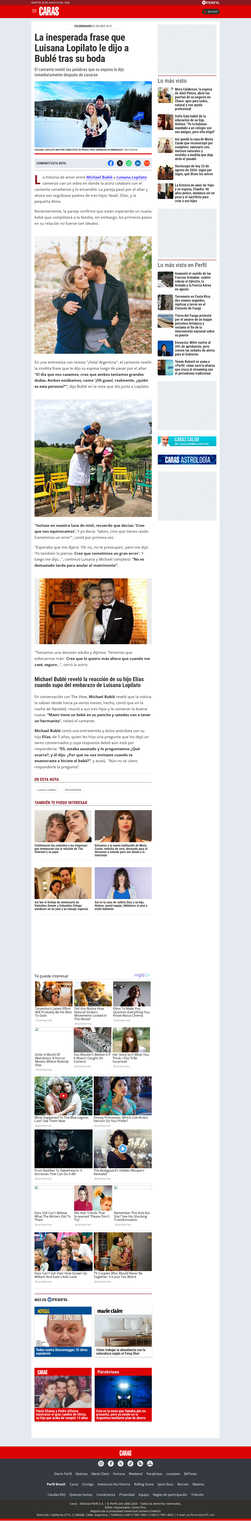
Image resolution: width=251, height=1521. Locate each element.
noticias (63, 1312)
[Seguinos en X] (121, 1464)
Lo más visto (172, 80)
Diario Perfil (63, 1474)
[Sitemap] (150, 1464)
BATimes (190, 1474)
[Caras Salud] (187, 445)
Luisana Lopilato (46, 789)
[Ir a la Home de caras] (49, 14)
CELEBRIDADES (83, 26)
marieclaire (123, 1312)
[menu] (34, 11)
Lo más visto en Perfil (182, 265)
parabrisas (123, 1373)
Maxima (198, 1484)
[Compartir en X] (120, 163)
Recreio (183, 1484)
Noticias (82, 1474)
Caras (74, 1484)
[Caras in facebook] (111, 1464)
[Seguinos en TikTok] (130, 1464)
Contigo (88, 1484)
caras (63, 1373)
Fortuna (119, 1474)
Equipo (144, 1494)
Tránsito (197, 1494)
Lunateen (173, 1474)
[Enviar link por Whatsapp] (129, 163)
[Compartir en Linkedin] (138, 163)
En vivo (213, 11)
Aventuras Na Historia (114, 1484)
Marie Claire (100, 1474)
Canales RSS (56, 1494)
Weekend (136, 1474)
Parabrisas (154, 1474)
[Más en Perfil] (57, 1300)
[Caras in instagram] (101, 1464)
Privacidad (127, 1494)
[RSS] (140, 1464)
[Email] (147, 163)
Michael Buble (73, 789)
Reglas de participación (170, 1494)
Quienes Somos (81, 1494)
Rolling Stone (144, 1484)
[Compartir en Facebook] (111, 163)
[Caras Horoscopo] (187, 463)
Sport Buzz (165, 1484)
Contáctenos (105, 1494)
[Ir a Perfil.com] (211, 3)
